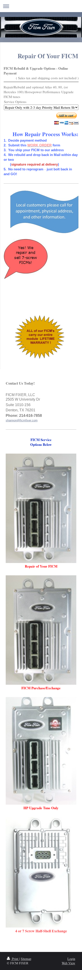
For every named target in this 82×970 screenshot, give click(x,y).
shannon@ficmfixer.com (22, 420)
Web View (68, 963)
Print (15, 959)
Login (71, 959)
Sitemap (26, 959)
